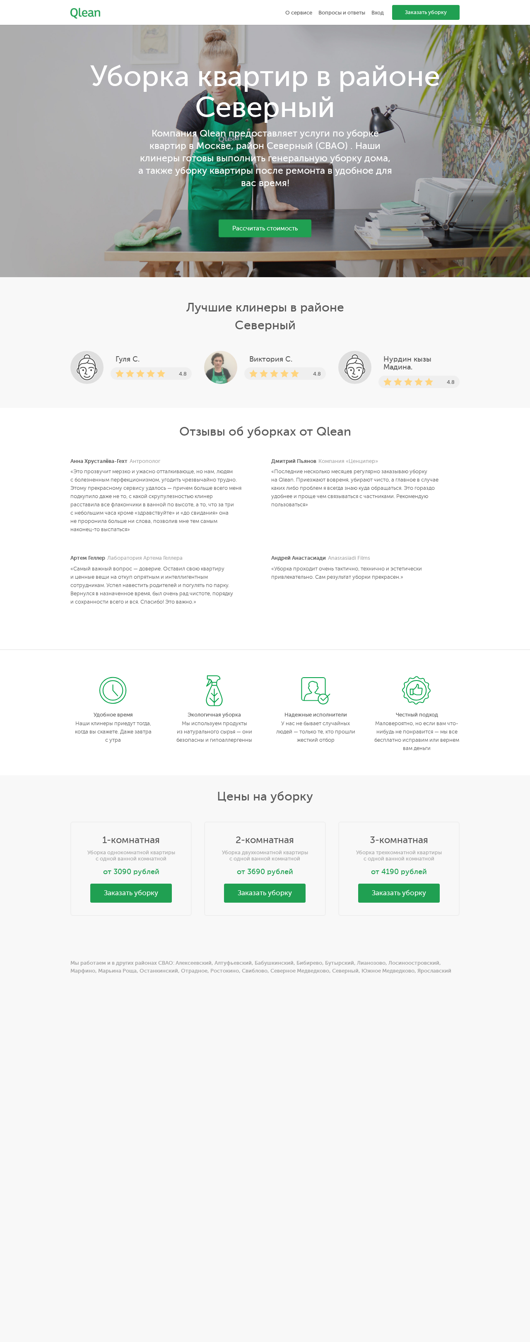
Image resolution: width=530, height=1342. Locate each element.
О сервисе (298, 13)
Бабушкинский (274, 963)
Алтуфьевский (233, 963)
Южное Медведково (387, 971)
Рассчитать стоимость (265, 228)
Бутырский (339, 963)
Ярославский (434, 971)
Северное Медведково (299, 971)
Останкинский (159, 971)
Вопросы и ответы (341, 13)
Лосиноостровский (413, 963)
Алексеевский (194, 963)
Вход (377, 13)
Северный (345, 971)
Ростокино (224, 971)
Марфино (82, 971)
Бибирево (309, 963)
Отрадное (194, 971)
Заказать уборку (426, 12)
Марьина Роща (117, 971)
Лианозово (371, 963)
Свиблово (254, 971)
